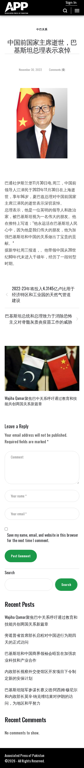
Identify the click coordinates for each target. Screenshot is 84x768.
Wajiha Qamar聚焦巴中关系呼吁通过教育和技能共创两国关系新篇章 (41, 400)
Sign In (71, 2)
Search (10, 572)
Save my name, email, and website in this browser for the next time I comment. (42, 537)
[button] (65, 10)
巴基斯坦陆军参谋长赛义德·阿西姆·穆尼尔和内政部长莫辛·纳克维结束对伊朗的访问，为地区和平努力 (41, 696)
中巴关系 (42, 29)
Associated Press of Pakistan (24, 755)
